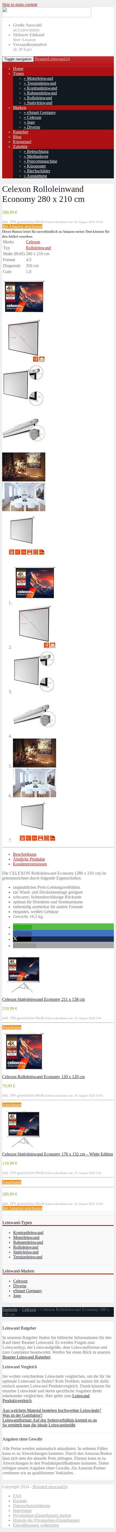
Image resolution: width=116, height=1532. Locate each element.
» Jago (29, 122)
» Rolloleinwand (38, 98)
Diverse (19, 1286)
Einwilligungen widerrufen (36, 1525)
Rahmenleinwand (28, 1242)
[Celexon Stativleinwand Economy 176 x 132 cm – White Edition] (23, 1149)
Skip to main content (19, 4)
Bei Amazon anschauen (22, 226)
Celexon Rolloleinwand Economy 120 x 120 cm (43, 1076)
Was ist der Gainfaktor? (22, 1415)
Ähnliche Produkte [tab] (29, 859)
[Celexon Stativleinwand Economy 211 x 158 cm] (23, 994)
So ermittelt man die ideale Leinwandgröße (39, 1425)
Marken (19, 107)
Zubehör (20, 146)
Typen (18, 73)
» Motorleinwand (38, 78)
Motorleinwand (26, 1237)
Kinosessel (22, 141)
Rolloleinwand (38, 247)
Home (18, 68)
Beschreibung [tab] (24, 854)
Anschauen (11, 1027)
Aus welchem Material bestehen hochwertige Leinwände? (51, 1410)
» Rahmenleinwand (40, 93)
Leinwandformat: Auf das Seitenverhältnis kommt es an (49, 1420)
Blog (17, 136)
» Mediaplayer (36, 156)
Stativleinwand (26, 1252)
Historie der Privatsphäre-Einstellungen (46, 1520)
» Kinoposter (35, 166)
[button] (22, 927)
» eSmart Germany (40, 112)
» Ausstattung (35, 175)
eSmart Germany (27, 1290)
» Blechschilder (37, 171)
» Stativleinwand (38, 102)
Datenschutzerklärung (31, 1505)
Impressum (22, 1510)
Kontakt (20, 1500)
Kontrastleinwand (28, 1232)
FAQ (17, 1496)
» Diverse (32, 127)
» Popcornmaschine (40, 161)
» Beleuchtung (36, 151)
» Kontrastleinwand (40, 88)
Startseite (10, 1309)
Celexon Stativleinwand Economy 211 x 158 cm (43, 999)
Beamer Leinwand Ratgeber (26, 1357)
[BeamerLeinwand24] (46, 16)
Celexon (33, 242)
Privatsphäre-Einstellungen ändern (42, 1515)
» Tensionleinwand (40, 83)
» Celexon (32, 117)
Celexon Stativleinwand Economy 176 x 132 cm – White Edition (57, 1154)
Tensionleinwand (27, 1257)
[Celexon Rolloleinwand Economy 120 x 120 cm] (23, 1072)
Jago (17, 1295)
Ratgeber (20, 132)
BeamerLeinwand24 (52, 59)
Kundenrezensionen (30, 864)
